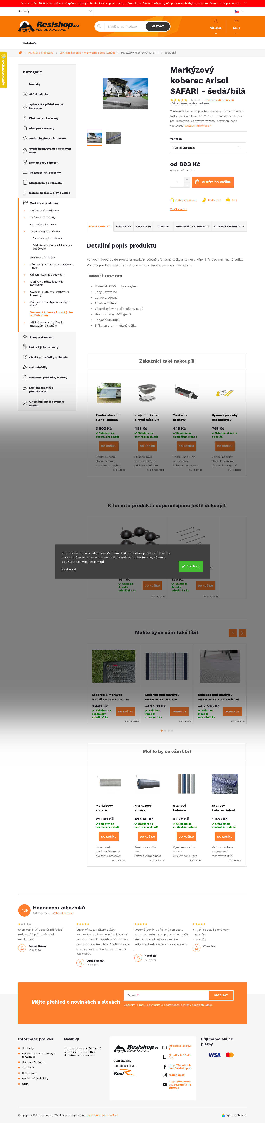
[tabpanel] (113, 684)
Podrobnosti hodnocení (220, 100)
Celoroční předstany (43, 224)
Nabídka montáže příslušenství (41, 389)
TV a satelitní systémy (45, 172)
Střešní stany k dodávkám (47, 274)
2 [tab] (165, 731)
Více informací (93, 562)
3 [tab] (169, 731)
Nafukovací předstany (44, 210)
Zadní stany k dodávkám (46, 231)
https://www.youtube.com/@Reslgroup (180, 1084)
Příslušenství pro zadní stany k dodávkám (52, 247)
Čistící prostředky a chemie (48, 357)
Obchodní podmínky (35, 1078)
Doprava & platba (33, 1062)
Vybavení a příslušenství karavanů (46, 106)
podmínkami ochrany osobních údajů (188, 1004)
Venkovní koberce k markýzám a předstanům (51, 314)
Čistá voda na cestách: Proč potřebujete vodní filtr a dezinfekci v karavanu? (82, 1052)
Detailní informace (197, 125)
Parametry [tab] (123, 226)
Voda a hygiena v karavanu (47, 138)
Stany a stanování (41, 337)
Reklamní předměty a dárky (48, 377)
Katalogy (28, 1067)
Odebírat (221, 995)
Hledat (158, 26)
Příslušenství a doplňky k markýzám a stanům (46, 324)
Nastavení (69, 569)
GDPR (25, 1083)
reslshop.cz (177, 1074)
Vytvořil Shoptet (236, 1115)
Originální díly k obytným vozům (46, 403)
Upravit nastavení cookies (102, 1115)
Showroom (29, 1072)
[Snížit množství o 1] (187, 184)
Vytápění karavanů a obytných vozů (50, 150)
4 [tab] (172, 731)
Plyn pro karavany (41, 128)
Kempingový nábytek (43, 162)
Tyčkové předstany (42, 217)
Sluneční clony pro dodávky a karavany (49, 293)
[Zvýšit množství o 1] (187, 179)
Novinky (34, 84)
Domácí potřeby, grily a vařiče (49, 192)
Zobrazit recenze (63, 913)
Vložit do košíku (216, 182)
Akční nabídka (38, 94)
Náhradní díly (38, 367)
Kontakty (23, 11)
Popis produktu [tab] (100, 226)
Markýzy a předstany (44, 202)
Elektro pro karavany (43, 118)
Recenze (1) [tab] (143, 226)
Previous (233, 633)
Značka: (178, 209)
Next (242, 633)
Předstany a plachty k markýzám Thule (51, 266)
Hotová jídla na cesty (43, 347)
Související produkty (190, 226)
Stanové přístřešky (42, 257)
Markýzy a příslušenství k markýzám (46, 283)
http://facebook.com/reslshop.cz (180, 1067)
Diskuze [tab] (163, 226)
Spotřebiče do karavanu (45, 182)
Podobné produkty (227, 226)
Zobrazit (179, 711)
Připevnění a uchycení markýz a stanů (50, 303)
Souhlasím (193, 566)
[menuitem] (29, 43)
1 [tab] (162, 731)
